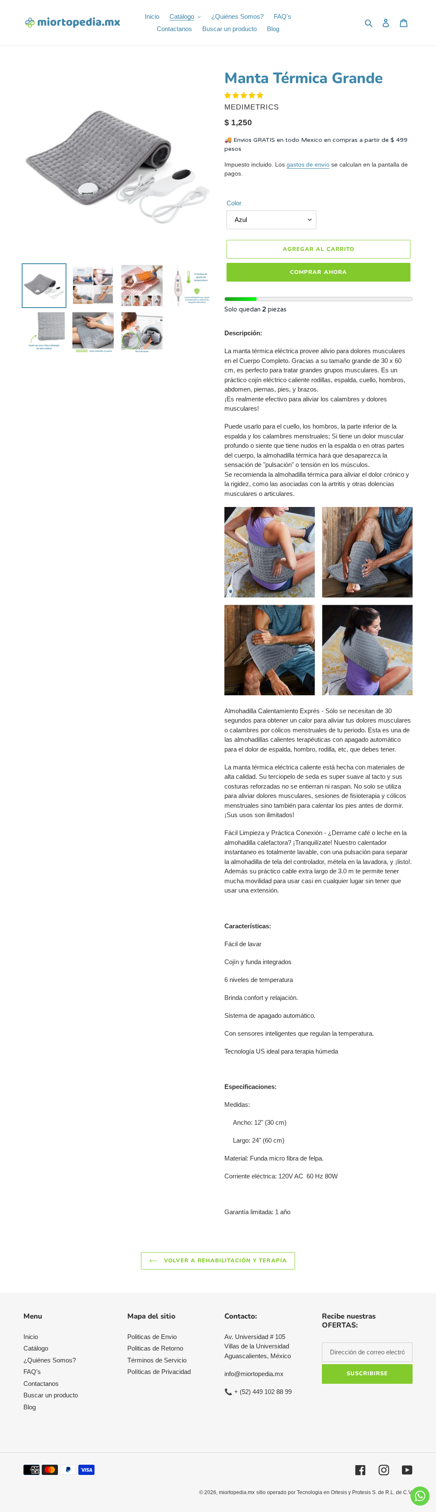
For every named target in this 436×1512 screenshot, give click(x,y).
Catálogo (35, 1348)
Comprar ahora (318, 272)
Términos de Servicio (156, 1360)
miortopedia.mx (237, 1492)
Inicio (30, 1336)
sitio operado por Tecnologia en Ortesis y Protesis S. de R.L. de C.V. (334, 1492)
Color (234, 203)
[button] (244, 95)
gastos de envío (308, 164)
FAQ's (32, 1371)
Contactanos (41, 1383)
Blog (29, 1407)
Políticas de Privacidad (159, 1371)
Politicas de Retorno (155, 1348)
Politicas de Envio (152, 1336)
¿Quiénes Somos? (49, 1360)
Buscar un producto (50, 1395)
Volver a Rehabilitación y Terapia (224, 1260)
